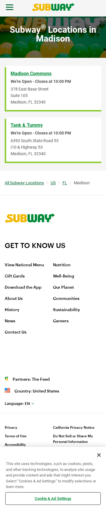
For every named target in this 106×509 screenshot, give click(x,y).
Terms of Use (15, 436)
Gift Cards (15, 276)
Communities (66, 299)
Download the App (23, 287)
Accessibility (15, 444)
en (17, 403)
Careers (61, 321)
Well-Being (63, 276)
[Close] (98, 455)
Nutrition (62, 265)
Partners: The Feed (31, 379)
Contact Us (15, 332)
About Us (14, 299)
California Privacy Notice (74, 427)
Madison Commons (31, 73)
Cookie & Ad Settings (53, 498)
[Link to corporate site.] (30, 237)
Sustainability (66, 310)
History (12, 310)
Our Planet (63, 287)
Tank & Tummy (27, 125)
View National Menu (24, 265)
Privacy (11, 427)
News (10, 321)
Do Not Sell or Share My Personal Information (73, 439)
